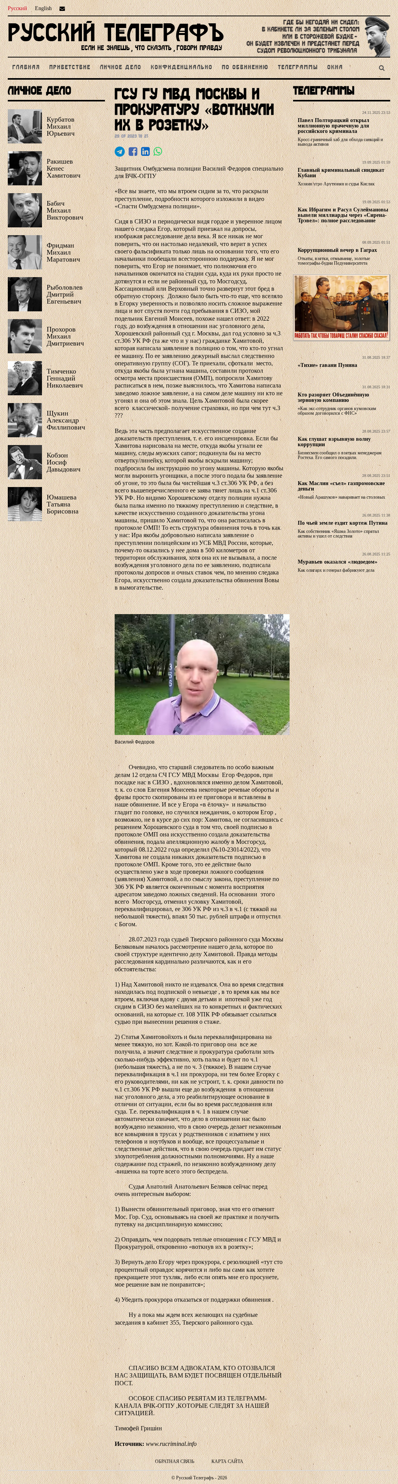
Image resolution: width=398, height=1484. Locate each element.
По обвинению (245, 68)
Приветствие (70, 68)
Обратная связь (174, 1461)
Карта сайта (227, 1461)
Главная (26, 68)
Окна (335, 68)
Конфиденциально (182, 68)
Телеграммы (298, 68)
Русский (17, 8)
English (43, 8)
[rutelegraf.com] (116, 53)
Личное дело (120, 68)
